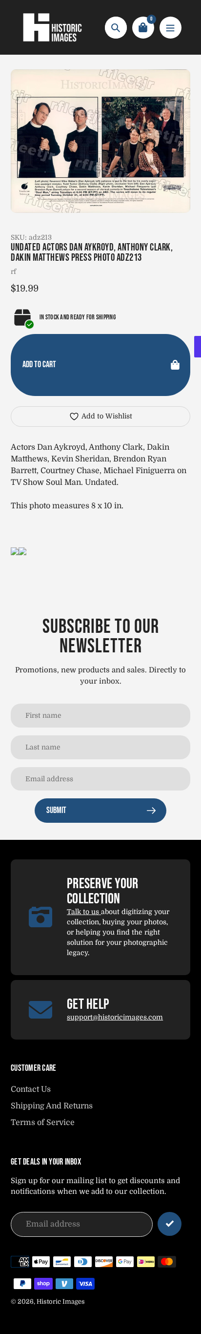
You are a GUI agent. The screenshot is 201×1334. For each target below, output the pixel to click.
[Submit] (169, 1224)
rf (13, 271)
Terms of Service (43, 1122)
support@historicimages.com (115, 1017)
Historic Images (61, 1301)
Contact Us (31, 1089)
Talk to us (84, 912)
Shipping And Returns (52, 1106)
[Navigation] (170, 28)
